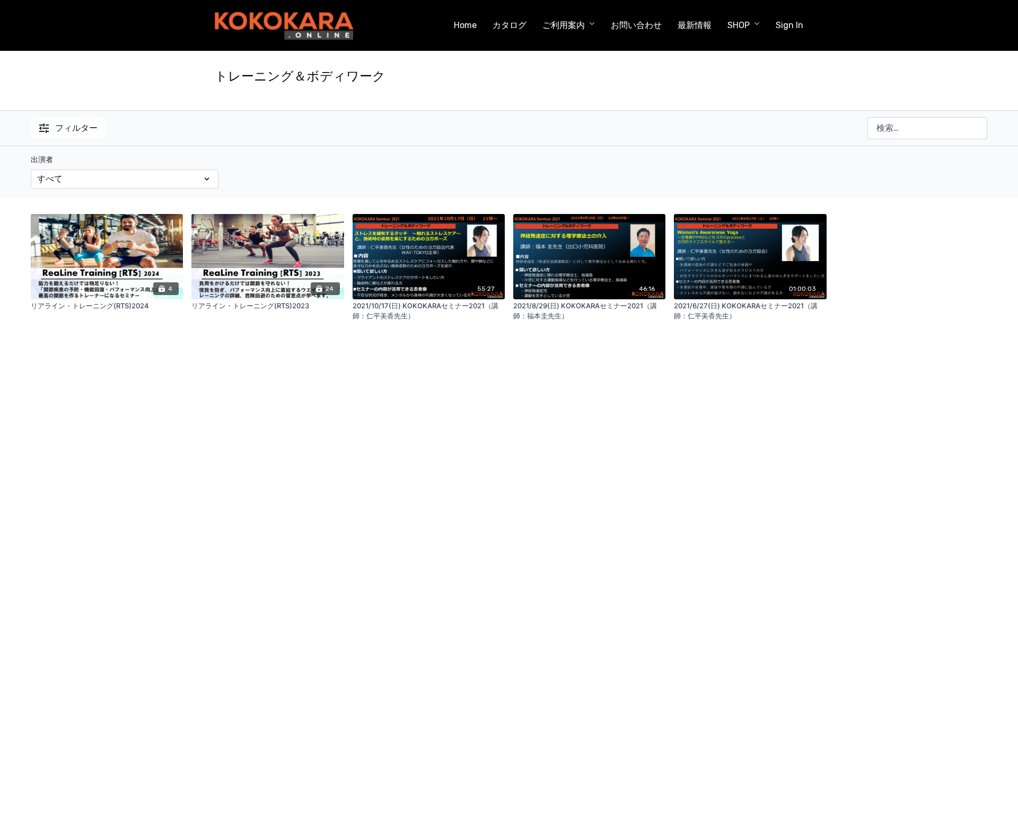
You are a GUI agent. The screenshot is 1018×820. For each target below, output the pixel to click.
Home (465, 25)
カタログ (509, 25)
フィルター (76, 128)
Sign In (789, 25)
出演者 (42, 159)
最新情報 (695, 25)
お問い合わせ (636, 25)
